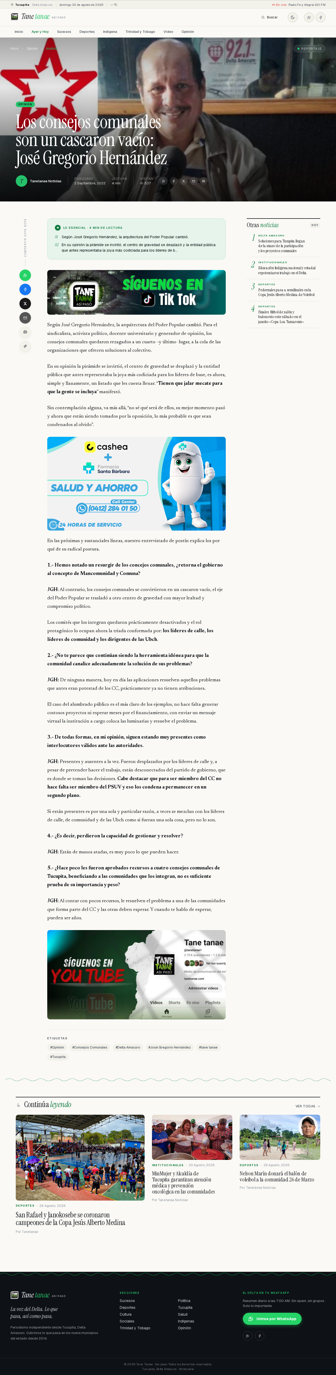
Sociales (127, 1321)
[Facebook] (321, 17)
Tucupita (185, 1307)
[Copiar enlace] (25, 346)
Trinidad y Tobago (140, 31)
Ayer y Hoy (40, 31)
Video (168, 31)
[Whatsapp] (309, 17)
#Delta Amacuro (128, 1047)
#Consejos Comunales (89, 1047)
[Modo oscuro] (293, 17)
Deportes (87, 31)
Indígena (110, 31)
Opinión (188, 31)
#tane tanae (208, 1047)
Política (184, 1300)
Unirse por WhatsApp (276, 1318)
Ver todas (306, 1106)
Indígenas (186, 1321)
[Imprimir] (204, 181)
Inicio (19, 31)
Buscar (272, 17)
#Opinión (57, 1047)
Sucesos (64, 31)
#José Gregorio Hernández (170, 1047)
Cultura (126, 1314)
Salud (182, 1314)
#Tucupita (58, 1057)
